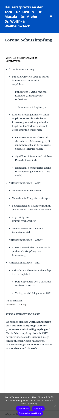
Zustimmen (23, 408)
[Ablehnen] (55, 405)
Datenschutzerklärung (30, 413)
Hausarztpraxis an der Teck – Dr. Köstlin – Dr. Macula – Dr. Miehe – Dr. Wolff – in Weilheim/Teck (24, 16)
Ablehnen (38, 408)
